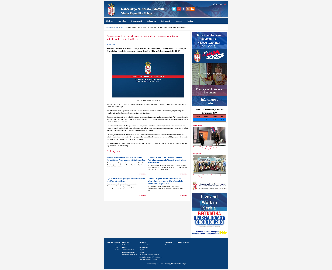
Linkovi (179, 20)
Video (117, 250)
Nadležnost (125, 245)
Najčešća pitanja (170, 245)
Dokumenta (151, 20)
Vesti (121, 27)
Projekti (142, 250)
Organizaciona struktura (129, 254)
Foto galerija (197, 153)
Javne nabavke (144, 247)
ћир (221, 4)
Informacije (166, 20)
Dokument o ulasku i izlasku (148, 259)
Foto (116, 247)
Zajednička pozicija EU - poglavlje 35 (151, 257)
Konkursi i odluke (145, 245)
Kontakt (190, 20)
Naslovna (109, 20)
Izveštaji (142, 252)
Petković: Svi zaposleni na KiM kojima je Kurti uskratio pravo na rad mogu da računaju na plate (207, 148)
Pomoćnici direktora (128, 252)
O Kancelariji (136, 20)
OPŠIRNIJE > (142, 174)
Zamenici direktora (128, 250)
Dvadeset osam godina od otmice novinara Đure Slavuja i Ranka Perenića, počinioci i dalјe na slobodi (126, 158)
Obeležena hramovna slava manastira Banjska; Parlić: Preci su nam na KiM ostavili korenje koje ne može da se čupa (167, 160)
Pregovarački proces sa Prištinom (149, 254)
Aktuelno (122, 20)
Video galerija (197, 125)
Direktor (124, 247)
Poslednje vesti (114, 151)
